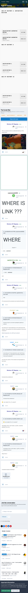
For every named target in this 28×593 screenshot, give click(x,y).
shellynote (5, 565)
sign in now (3, 505)
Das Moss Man (6, 575)
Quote (6, 152)
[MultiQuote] (3, 152)
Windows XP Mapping (6, 111)
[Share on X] (2, 526)
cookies (9, 584)
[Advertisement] (14, 170)
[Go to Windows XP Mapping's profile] (13, 126)
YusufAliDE (5, 537)
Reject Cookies (15, 590)
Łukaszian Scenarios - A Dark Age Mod (10, 572)
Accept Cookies (6, 590)
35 (20, 124)
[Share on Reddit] (6, 526)
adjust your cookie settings (16, 585)
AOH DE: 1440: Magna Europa (13, 554)
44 (20, 260)
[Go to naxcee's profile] (25, 545)
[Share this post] (25, 126)
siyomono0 (5, 555)
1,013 (17, 342)
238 (17, 386)
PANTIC (18, 418)
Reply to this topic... (8, 511)
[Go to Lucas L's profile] (13, 344)
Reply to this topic (14, 119)
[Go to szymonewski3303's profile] (13, 195)
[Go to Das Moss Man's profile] (25, 572)
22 (17, 310)
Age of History (6, 6)
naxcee (4, 547)
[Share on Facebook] (4, 526)
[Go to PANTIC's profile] (13, 388)
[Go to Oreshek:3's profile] (13, 312)
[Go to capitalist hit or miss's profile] (13, 262)
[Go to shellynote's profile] (25, 563)
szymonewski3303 (13, 193)
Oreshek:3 (18, 349)
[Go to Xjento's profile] (25, 555)
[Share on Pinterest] (11, 526)
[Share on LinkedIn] (8, 526)
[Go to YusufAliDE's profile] (25, 535)
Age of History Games (21, 586)
